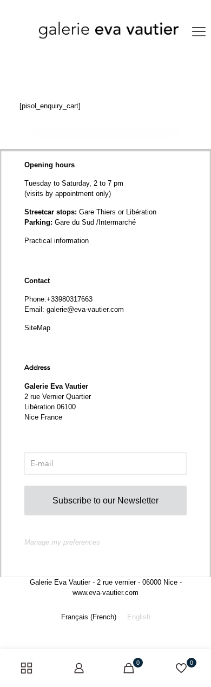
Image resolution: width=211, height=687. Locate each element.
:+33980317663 (68, 299)
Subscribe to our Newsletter (105, 500)
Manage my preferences (62, 542)
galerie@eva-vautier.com (85, 309)
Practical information (56, 241)
